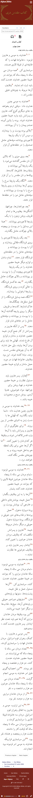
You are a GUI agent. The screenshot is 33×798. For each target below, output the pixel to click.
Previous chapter (11, 755)
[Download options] (20, 37)
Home (5, 773)
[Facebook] (23, 779)
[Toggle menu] (30, 2)
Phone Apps (22, 776)
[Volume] (19, 796)
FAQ (17, 779)
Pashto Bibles (25, 773)
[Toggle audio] (12, 37)
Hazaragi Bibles (11, 776)
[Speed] (27, 796)
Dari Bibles (14, 773)
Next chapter (23, 755)
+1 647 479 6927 (17, 782)
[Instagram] (28, 779)
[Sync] (31, 796)
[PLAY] (2, 796)
